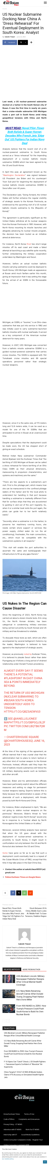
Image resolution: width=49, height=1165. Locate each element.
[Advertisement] (24, 72)
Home (5, 9)
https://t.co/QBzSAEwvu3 (22, 711)
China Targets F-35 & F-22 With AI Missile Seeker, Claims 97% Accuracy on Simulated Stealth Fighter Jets (24, 1074)
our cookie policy (8, 1159)
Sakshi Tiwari (10, 37)
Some (5, 853)
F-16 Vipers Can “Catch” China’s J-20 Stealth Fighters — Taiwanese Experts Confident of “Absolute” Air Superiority (25, 1064)
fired (29, 244)
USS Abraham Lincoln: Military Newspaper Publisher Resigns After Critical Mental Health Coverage (24, 1034)
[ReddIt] (30, 892)
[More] (31, 42)
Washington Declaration (14, 175)
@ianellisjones (24, 718)
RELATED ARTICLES (12, 970)
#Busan (9, 700)
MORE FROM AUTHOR (31, 970)
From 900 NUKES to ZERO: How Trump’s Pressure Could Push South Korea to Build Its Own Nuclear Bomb (23, 1053)
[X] (18, 892)
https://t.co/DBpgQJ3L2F (27, 722)
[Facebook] (12, 892)
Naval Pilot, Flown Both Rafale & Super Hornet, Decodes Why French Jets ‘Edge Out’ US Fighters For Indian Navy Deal (24, 135)
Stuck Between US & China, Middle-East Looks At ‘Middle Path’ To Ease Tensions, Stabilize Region (35, 912)
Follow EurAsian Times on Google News (23, 877)
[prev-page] (4, 1020)
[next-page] (8, 1020)
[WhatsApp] (24, 892)
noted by (28, 654)
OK (45, 1161)
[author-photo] (24, 940)
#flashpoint (13, 678)
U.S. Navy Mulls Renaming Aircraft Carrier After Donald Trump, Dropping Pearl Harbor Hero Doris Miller (23, 1043)
